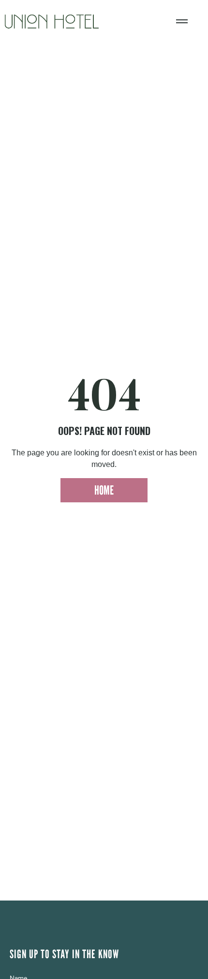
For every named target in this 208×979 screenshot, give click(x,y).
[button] (181, 21)
